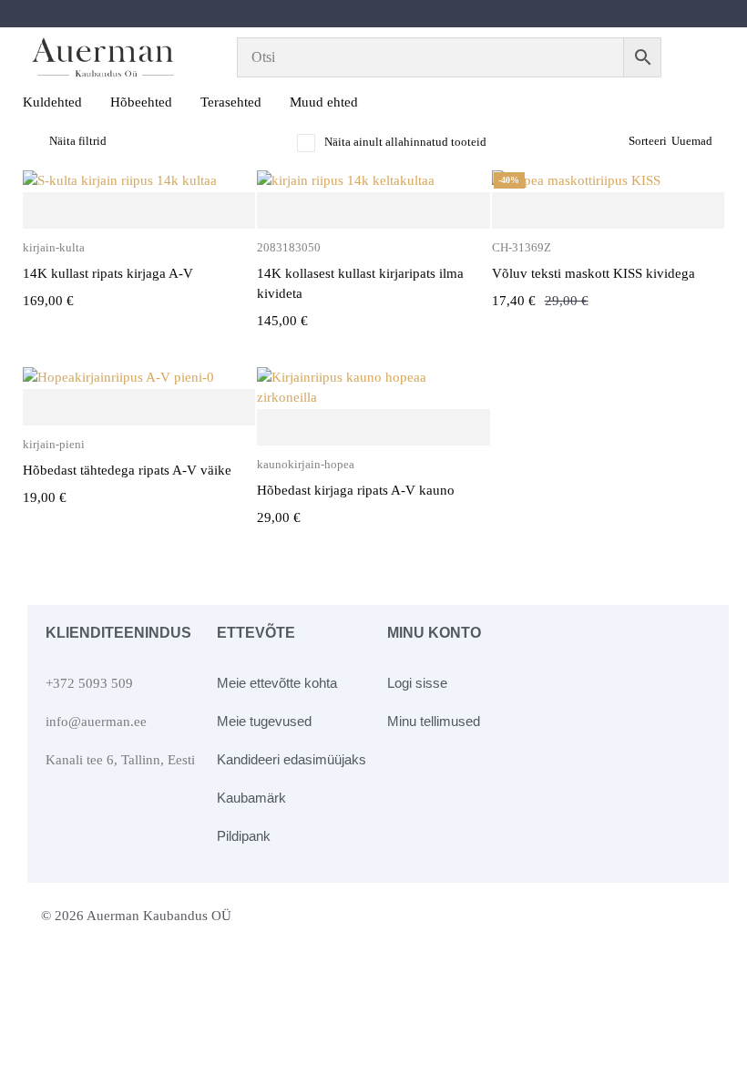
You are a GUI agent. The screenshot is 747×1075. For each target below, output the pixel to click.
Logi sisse (417, 683)
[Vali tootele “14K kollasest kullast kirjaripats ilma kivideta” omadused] (373, 211)
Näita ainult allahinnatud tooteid (405, 141)
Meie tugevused (264, 721)
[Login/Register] (704, 57)
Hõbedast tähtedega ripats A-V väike (127, 470)
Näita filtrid (78, 141)
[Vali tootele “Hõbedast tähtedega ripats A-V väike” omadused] (139, 408)
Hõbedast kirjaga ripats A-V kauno (356, 490)
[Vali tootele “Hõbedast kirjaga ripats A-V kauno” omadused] (373, 428)
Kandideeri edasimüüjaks (291, 759)
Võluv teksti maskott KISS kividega (593, 273)
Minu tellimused (433, 721)
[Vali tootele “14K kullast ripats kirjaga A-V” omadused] (139, 211)
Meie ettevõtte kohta (277, 683)
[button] (608, 211)
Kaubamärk (251, 797)
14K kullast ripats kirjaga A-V (108, 273)
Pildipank (244, 836)
